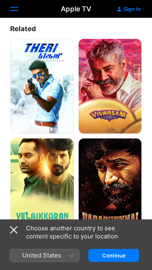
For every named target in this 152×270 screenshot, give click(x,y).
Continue (114, 255)
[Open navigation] (19, 9)
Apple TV (76, 9)
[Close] (13, 230)
